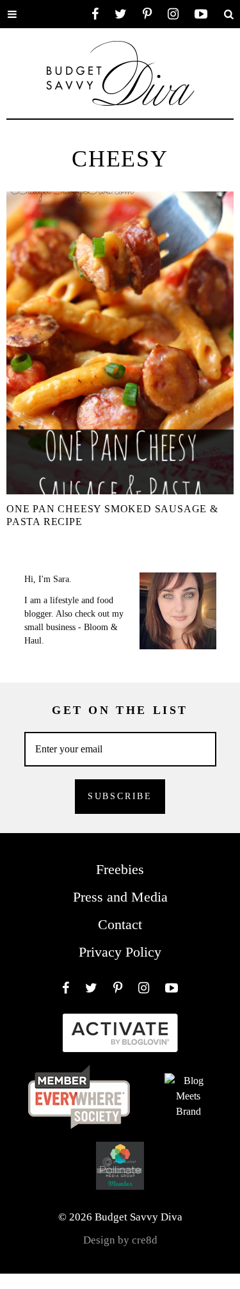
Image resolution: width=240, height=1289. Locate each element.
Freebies (120, 869)
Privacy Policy (120, 952)
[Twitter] (120, 14)
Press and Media (120, 897)
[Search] (228, 14)
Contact (120, 924)
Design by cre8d (120, 1240)
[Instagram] (173, 14)
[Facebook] (95, 14)
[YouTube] (200, 14)
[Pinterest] (147, 14)
